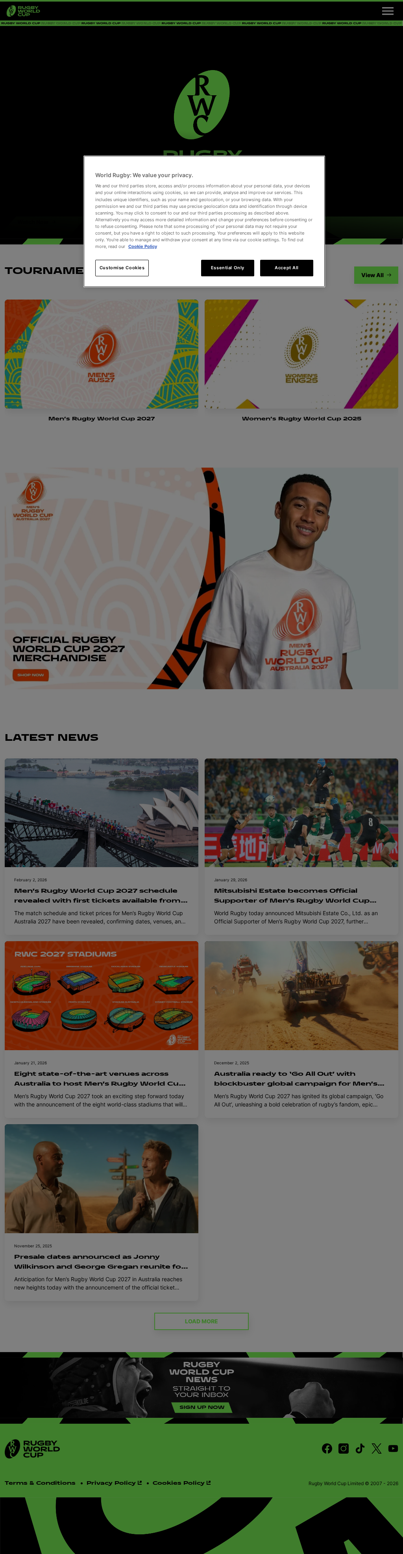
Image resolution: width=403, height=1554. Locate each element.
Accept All (287, 267)
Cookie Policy (142, 246)
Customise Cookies (122, 267)
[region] (204, 221)
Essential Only (227, 267)
